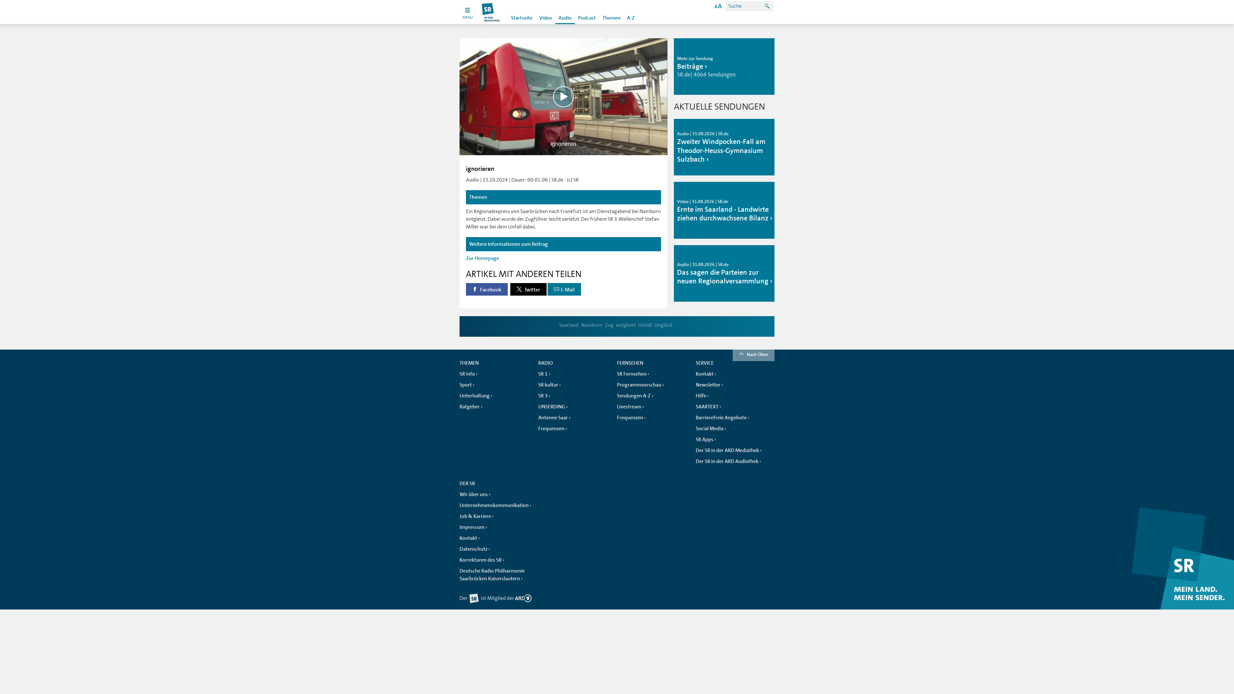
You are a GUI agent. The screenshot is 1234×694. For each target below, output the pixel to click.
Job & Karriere (475, 516)
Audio (565, 18)
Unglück (663, 325)
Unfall (645, 325)
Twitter (531, 290)
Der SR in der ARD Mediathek (727, 450)
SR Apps (704, 439)
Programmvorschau (639, 385)
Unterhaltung (475, 396)
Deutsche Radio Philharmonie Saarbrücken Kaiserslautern (492, 575)
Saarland (568, 325)
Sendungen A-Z (634, 396)
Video (545, 18)
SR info (467, 374)
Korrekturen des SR (481, 560)
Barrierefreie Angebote (721, 417)
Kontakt (704, 374)
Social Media (709, 428)
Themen (612, 18)
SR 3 (543, 396)
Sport (466, 385)
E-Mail (568, 290)
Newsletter (708, 385)
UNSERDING (551, 407)
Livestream (629, 407)
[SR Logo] (491, 12)
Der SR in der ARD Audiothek (727, 461)
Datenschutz (473, 549)
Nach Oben (757, 354)
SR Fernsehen (632, 374)
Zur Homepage (482, 258)
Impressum (472, 527)
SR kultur (548, 385)
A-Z (631, 18)
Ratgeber (470, 407)
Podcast (587, 18)
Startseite (521, 18)
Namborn (591, 325)
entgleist (626, 325)
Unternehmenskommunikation (494, 505)
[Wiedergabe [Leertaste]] (563, 96)
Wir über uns (474, 494)
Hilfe (701, 396)
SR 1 (543, 374)
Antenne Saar (553, 417)
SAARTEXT (707, 407)
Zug (609, 325)
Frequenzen (551, 428)
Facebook (490, 290)
